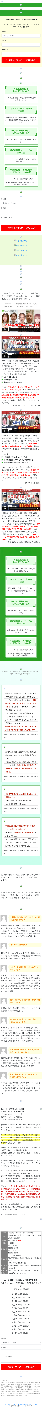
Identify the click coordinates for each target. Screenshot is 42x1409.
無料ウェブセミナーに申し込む (22, 60)
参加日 (4, 31)
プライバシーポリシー (10, 1404)
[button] (21, 241)
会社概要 (34, 1404)
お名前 (4, 40)
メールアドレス (7, 49)
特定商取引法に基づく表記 (24, 1404)
